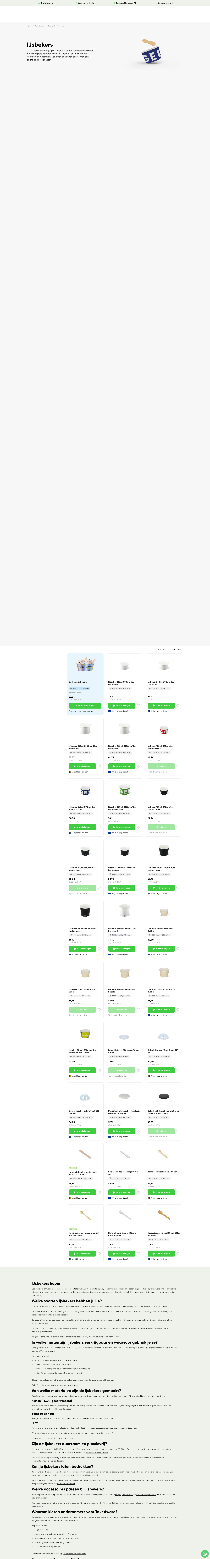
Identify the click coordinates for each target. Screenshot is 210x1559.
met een (126, 3)
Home (29, 26)
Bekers (50, 26)
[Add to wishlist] (138, 705)
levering (47, 3)
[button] (177, 649)
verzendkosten (86, 3)
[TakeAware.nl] (37, 11)
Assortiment (39, 26)
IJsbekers (60, 26)
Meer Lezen (45, 59)
